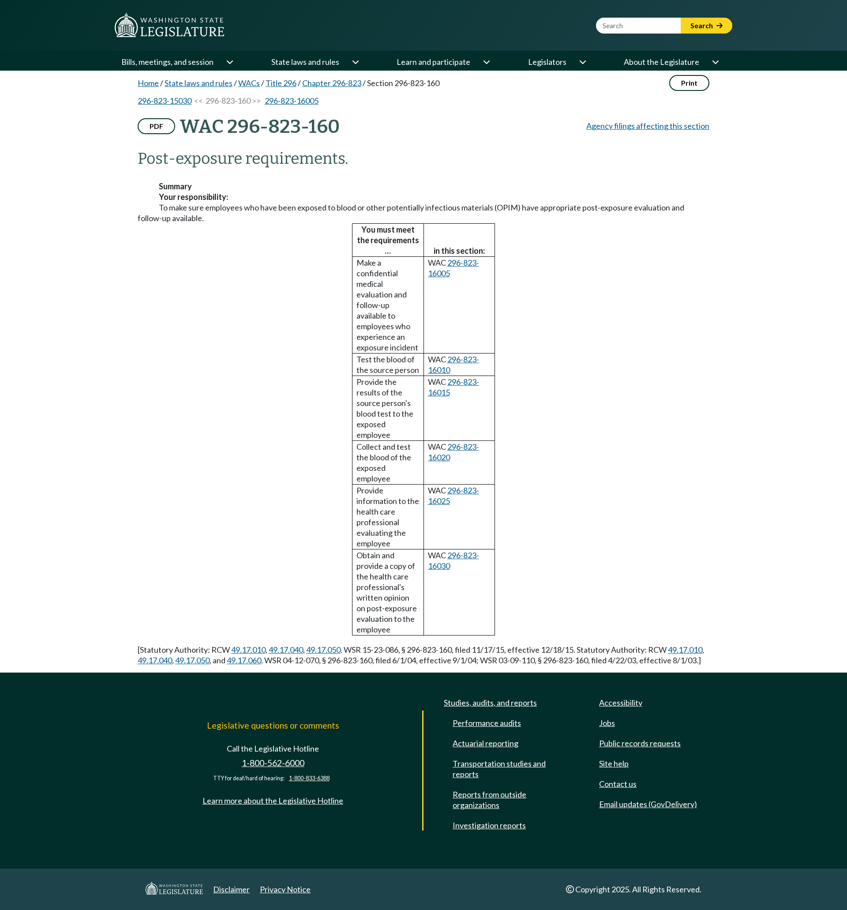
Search (702, 25)
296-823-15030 (164, 100)
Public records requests (640, 743)
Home (148, 83)
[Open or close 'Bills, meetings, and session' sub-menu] (229, 62)
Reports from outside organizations (489, 800)
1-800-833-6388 (309, 778)
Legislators (547, 62)
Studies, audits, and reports (490, 702)
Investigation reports (489, 825)
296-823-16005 (292, 100)
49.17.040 (286, 649)
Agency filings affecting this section (647, 126)
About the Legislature (661, 62)
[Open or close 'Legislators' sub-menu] (582, 62)
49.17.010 (248, 649)
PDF (156, 126)
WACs (249, 83)
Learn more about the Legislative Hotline (272, 800)
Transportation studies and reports (499, 769)
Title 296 (281, 83)
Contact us (618, 784)
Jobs (607, 723)
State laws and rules (305, 62)
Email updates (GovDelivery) (648, 804)
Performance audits (487, 723)
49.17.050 (323, 649)
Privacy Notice (285, 889)
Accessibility (620, 702)
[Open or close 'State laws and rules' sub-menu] (355, 62)
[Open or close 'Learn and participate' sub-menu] (486, 62)
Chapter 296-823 (331, 83)
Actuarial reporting (485, 743)
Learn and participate (433, 62)
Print (689, 83)
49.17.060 (244, 660)
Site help (614, 763)
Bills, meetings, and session (167, 62)
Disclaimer (231, 889)
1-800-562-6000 (273, 763)
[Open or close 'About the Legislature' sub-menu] (715, 62)
